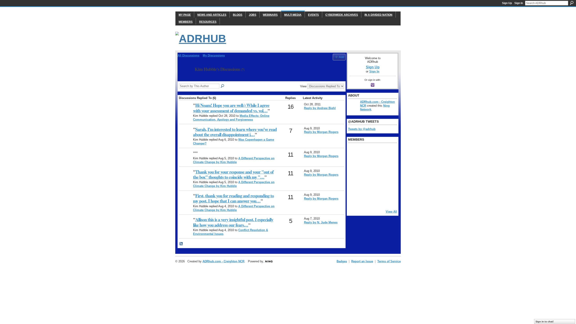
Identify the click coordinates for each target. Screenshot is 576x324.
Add (341, 57)
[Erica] (353, 187)
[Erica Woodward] (353, 151)
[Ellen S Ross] (387, 187)
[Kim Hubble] (185, 79)
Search (572, 3)
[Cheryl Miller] (387, 200)
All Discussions (188, 55)
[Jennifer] (365, 163)
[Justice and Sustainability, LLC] (365, 200)
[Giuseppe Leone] (376, 175)
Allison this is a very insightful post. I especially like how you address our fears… (233, 222)
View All (391, 211)
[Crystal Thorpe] (387, 175)
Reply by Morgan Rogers (321, 132)
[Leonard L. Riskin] (353, 163)
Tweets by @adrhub (362, 129)
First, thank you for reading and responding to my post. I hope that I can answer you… (233, 198)
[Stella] (365, 187)
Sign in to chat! (545, 321)
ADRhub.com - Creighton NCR (223, 261)
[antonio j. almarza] (365, 175)
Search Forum (223, 86)
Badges (342, 261)
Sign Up (507, 3)
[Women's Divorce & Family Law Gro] (387, 163)
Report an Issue (362, 261)
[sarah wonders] (185, 136)
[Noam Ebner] (353, 175)
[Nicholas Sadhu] (376, 187)
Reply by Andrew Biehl (320, 108)
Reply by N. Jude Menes (321, 222)
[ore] (376, 200)
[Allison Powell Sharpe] (185, 226)
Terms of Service (389, 261)
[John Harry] (376, 163)
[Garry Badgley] (387, 151)
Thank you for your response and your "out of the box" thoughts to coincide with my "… (233, 174)
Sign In (518, 3)
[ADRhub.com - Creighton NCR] (185, 112)
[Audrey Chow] (376, 151)
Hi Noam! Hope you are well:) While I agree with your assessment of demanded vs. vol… (231, 108)
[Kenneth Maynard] (353, 200)
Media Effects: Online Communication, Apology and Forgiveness (231, 117)
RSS (181, 244)
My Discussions (214, 55)
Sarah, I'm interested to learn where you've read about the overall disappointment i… (235, 132)
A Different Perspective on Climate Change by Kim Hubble (233, 160)
